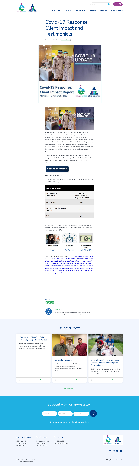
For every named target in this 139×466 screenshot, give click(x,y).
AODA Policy (119, 460)
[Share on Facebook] (46, 302)
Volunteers (92, 10)
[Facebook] (110, 451)
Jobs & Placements (117, 10)
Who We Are (56, 10)
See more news (68, 388)
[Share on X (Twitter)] (49, 302)
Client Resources (80, 10)
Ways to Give (103, 10)
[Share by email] (52, 302)
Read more (43, 380)
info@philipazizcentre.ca (61, 443)
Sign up (93, 413)
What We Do (68, 10)
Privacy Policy (109, 460)
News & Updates (65, 40)
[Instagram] (113, 451)
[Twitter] (117, 451)
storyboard (58, 309)
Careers (101, 460)
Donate (117, 4)
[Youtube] (121, 451)
